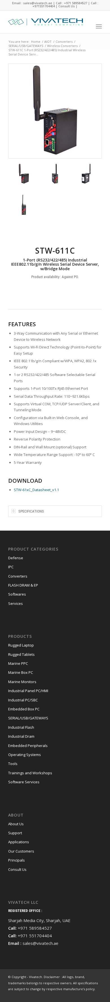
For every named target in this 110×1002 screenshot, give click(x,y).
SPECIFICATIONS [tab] (31, 511)
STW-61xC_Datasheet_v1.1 (36, 489)
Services (15, 603)
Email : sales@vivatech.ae (32, 3)
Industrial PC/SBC (23, 700)
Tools (12, 763)
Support (15, 832)
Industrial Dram (21, 736)
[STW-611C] (55, 110)
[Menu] (99, 26)
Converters (17, 576)
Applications (18, 841)
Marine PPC (18, 663)
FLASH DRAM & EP (23, 585)
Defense (15, 557)
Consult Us (66, 6)
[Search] (87, 26)
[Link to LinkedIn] (97, 995)
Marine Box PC (20, 672)
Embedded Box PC (23, 709)
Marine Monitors (22, 681)
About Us (16, 823)
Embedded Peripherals (28, 745)
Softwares (17, 594)
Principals (16, 860)
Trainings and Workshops (30, 772)
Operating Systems (24, 754)
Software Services (23, 781)
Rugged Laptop (21, 645)
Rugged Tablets (21, 654)
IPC (11, 566)
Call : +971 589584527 (71, 3)
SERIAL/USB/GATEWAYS (28, 718)
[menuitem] (87, 26)
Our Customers (21, 851)
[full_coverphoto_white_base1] (45, 22)
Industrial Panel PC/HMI (28, 690)
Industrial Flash (21, 727)
